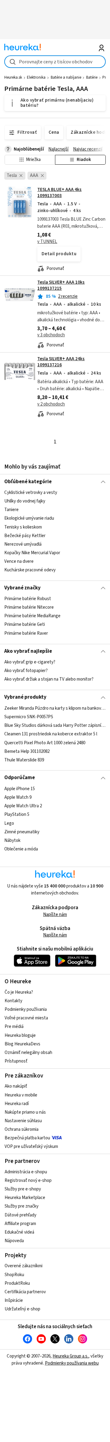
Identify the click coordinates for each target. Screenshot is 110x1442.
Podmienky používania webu (72, 1363)
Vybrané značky (22, 588)
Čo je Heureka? (19, 992)
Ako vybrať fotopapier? (26, 670)
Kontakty (13, 1001)
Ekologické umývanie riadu (29, 518)
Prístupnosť (16, 1061)
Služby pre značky (21, 1206)
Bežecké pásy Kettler (25, 535)
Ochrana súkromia (21, 1129)
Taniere (11, 509)
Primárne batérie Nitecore (29, 607)
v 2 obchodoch (51, 404)
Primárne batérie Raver (26, 633)
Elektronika (36, 77)
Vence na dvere (19, 561)
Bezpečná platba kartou (27, 1138)
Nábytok (12, 840)
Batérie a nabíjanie (66, 77)
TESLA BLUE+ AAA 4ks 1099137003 (59, 192)
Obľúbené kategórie (28, 481)
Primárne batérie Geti (24, 625)
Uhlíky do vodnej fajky (24, 501)
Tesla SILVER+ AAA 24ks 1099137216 (61, 362)
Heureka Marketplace (25, 1197)
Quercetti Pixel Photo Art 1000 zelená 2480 (44, 742)
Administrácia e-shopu (26, 1172)
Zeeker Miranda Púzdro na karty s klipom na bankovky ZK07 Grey (54, 708)
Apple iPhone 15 (19, 789)
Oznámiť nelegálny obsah (28, 1052)
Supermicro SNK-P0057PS (28, 717)
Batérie (91, 77)
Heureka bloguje (20, 1035)
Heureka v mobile (21, 1095)
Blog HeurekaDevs (22, 1044)
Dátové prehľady (20, 1215)
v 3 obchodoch (51, 335)
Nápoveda (14, 1241)
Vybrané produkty (25, 697)
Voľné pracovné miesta (26, 1018)
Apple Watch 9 (17, 797)
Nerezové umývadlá (23, 544)
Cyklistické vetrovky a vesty (30, 492)
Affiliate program (20, 1223)
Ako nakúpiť (16, 1086)
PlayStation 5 (16, 814)
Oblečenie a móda (21, 849)
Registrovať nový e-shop (28, 1180)
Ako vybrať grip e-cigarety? (29, 662)
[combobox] (54, 61)
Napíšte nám (55, 914)
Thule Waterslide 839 (24, 759)
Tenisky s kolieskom (23, 527)
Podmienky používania (26, 1009)
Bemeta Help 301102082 (27, 751)
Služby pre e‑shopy (23, 1189)
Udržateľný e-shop (22, 1309)
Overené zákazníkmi (23, 1266)
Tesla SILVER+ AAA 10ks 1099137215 (61, 285)
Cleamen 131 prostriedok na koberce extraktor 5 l (50, 734)
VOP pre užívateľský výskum (31, 1146)
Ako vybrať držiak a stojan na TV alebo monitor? (49, 679)
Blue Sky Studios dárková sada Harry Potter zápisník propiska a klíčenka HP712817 (54, 725)
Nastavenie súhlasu (23, 1121)
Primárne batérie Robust (27, 599)
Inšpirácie (14, 1300)
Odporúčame (19, 777)
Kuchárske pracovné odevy (30, 570)
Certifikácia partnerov (25, 1292)
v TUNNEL (47, 241)
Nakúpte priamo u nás (25, 1112)
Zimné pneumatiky (21, 831)
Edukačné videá (19, 1232)
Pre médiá (14, 1026)
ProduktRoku (17, 1283)
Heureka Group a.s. (70, 1356)
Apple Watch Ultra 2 (23, 806)
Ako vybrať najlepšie (28, 651)
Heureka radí (17, 1103)
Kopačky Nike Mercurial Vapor (32, 553)
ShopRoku (14, 1275)
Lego (9, 823)
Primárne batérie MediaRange (32, 616)
